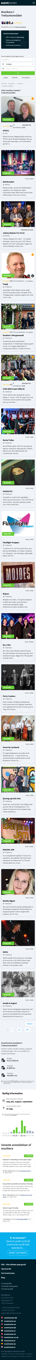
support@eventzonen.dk (11, 1313)
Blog (3, 1278)
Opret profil (6, 1269)
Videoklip (15, 77)
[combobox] (20, 68)
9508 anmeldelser (20, 27)
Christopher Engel (25, 1171)
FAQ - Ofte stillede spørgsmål (13, 1265)
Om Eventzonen (8, 1273)
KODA (23, 1356)
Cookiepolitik (6, 1283)
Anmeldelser (26, 77)
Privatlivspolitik (7, 1289)
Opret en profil (18, 1253)
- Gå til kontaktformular (10, 1308)
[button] (18, 59)
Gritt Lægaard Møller (22, 1219)
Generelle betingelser (9, 1286)
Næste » (30, 1024)
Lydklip (5, 77)
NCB (29, 1356)
